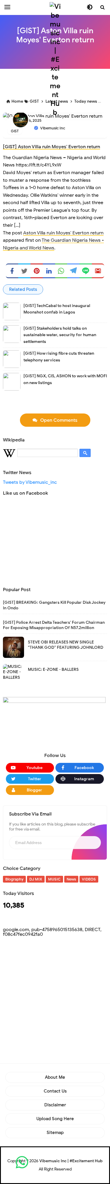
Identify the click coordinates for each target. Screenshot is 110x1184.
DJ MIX (35, 879)
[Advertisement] (55, 1002)
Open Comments (58, 420)
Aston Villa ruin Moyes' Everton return (63, 233)
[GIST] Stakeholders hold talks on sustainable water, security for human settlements (59, 335)
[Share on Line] (85, 271)
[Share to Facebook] (12, 271)
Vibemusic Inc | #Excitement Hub (71, 1160)
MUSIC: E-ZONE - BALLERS (53, 669)
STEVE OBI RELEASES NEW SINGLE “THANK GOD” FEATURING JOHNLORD (65, 645)
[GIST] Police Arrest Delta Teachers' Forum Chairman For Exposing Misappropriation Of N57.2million (54, 625)
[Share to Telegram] (73, 271)
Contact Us (55, 1091)
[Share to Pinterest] (37, 271)
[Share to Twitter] (24, 271)
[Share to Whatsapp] (61, 271)
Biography (14, 879)
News (71, 879)
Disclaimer (55, 1105)
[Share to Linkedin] (49, 271)
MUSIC (54, 879)
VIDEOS (89, 879)
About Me (55, 1077)
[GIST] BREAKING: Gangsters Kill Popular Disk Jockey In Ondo (54, 605)
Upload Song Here (55, 1118)
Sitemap (55, 1132)
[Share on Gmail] (98, 271)
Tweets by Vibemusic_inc (30, 482)
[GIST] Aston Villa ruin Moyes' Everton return (51, 147)
